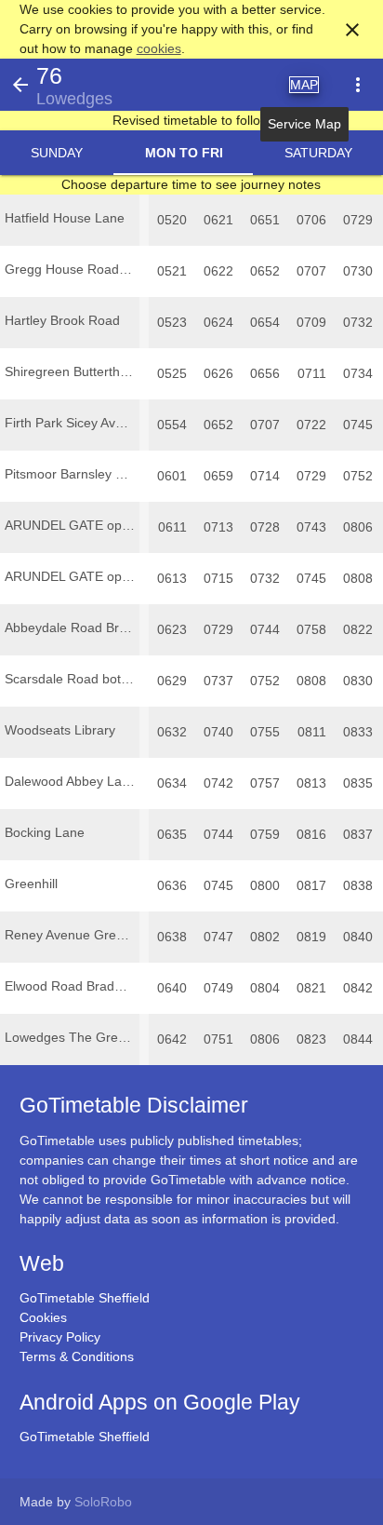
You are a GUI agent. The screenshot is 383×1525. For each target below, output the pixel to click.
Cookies (43, 1317)
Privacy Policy (60, 1336)
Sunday (57, 152)
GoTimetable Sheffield (85, 1297)
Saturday (318, 152)
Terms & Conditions (77, 1356)
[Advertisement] (191, 1472)
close (352, 30)
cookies (159, 48)
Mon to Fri (184, 152)
